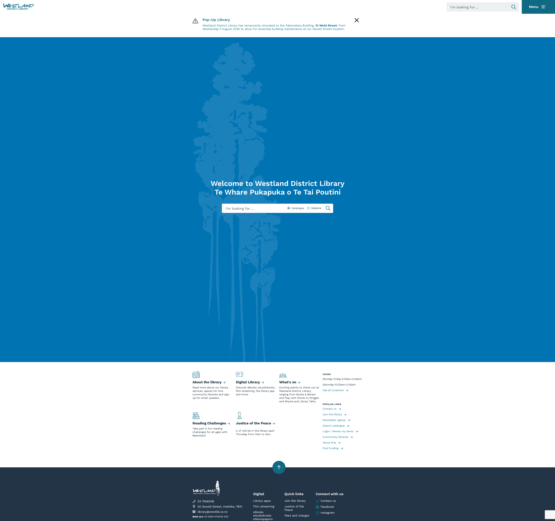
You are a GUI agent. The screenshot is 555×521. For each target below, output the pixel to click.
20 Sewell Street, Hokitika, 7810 (220, 506)
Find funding (331, 448)
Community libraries (336, 436)
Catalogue (297, 208)
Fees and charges (296, 515)
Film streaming (263, 506)
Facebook (327, 506)
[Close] (357, 20)
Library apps (262, 500)
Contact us (330, 408)
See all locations (334, 390)
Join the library (333, 414)
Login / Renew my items (338, 431)
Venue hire (330, 442)
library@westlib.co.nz (213, 511)
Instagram (328, 512)
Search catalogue (334, 425)
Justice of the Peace (294, 508)
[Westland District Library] (18, 6)
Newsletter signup (334, 419)
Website (316, 208)
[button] (18, 6)
